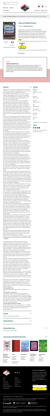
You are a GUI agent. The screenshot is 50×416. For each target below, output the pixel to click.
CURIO (13, 354)
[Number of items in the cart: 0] (46, 7)
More (20, 39)
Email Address (35, 384)
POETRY (34, 110)
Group (15, 407)
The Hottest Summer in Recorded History (6, 356)
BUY (21, 47)
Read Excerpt (12, 45)
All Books (34, 114)
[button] (14, 24)
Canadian (39, 110)
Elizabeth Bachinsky (28, 26)
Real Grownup (24, 354)
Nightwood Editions (37, 102)
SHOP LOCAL (22, 53)
